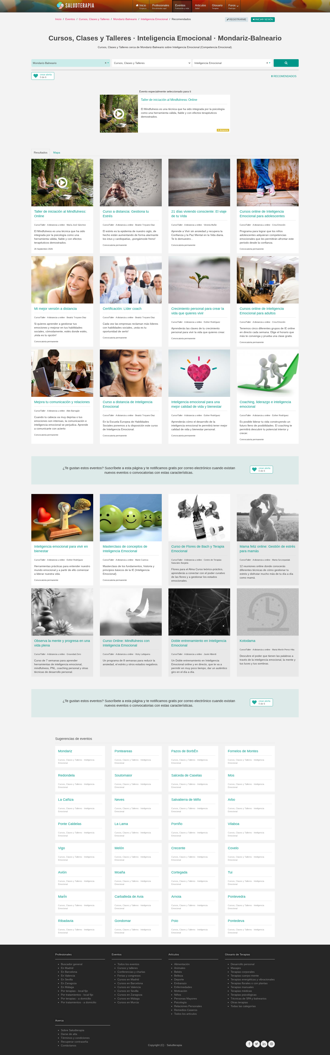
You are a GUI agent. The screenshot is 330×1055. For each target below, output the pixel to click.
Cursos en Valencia (129, 987)
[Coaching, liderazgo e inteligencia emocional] (268, 373)
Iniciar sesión (264, 19)
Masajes (236, 967)
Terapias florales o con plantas (249, 983)
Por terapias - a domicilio (76, 998)
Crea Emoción (278, 225)
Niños (177, 994)
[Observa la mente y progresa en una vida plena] (62, 611)
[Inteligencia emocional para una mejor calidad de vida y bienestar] (199, 373)
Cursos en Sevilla (127, 990)
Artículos (200, 6)
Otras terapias (239, 1002)
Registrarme (237, 19)
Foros (232, 6)
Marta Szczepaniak (281, 560)
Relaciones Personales (188, 1006)
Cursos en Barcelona (130, 983)
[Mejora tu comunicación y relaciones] (62, 373)
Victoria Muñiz (210, 225)
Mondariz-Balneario (125, 19)
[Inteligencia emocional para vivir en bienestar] (62, 517)
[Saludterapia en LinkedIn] (264, 1044)
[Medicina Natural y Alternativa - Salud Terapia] (75, 5)
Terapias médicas (241, 990)
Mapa (56, 152)
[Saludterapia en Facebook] (249, 1044)
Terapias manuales (242, 987)
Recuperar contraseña (74, 1041)
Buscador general (71, 964)
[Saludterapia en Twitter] (256, 1044)
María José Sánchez (76, 225)
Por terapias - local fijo (74, 990)
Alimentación (182, 964)
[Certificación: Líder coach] (131, 279)
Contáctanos (68, 1045)
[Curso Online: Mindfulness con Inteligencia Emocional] (131, 611)
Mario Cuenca (141, 560)
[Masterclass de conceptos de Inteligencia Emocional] (131, 517)
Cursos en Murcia (128, 1002)
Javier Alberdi (210, 654)
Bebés (178, 971)
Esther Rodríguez (212, 322)
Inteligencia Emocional (154, 19)
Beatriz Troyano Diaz (145, 225)
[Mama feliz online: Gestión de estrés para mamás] (268, 517)
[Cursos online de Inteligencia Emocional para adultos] (268, 279)
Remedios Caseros (185, 1009)
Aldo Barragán (73, 411)
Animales (179, 967)
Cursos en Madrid (128, 979)
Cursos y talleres (127, 967)
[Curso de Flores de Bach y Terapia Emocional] (199, 517)
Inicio (58, 19)
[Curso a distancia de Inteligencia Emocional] (131, 373)
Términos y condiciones (75, 1037)
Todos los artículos (185, 1013)
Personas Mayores (185, 998)
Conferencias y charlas (131, 971)
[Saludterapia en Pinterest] (271, 1044)
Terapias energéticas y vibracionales (253, 979)
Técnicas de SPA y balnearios (248, 998)
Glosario (217, 6)
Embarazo (180, 983)
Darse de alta (69, 1034)
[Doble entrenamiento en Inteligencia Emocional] (199, 611)
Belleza (178, 975)
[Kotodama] (268, 611)
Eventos (182, 6)
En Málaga (67, 987)
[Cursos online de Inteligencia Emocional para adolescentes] (268, 182)
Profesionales (160, 6)
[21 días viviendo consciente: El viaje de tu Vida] (199, 182)
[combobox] (70, 63)
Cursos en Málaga (128, 998)
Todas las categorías (243, 1006)
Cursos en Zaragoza (129, 994)
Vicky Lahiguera (142, 654)
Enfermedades (183, 987)
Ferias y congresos (129, 975)
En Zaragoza (69, 983)
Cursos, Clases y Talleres (94, 19)
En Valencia (68, 975)
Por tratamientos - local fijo (77, 994)
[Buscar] (286, 63)
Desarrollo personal (242, 964)
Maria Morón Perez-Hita (283, 649)
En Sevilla (67, 979)
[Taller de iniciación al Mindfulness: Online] (62, 182)
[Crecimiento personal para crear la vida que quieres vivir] (199, 279)
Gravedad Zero (74, 654)
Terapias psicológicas (243, 994)
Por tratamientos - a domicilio (78, 1002)
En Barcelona (69, 971)
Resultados (40, 152)
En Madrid (67, 967)
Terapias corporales (243, 971)
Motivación (180, 990)
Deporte (179, 979)
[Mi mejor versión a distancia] (62, 279)
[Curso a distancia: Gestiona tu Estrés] (131, 182)
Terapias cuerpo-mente (245, 975)
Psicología (180, 1002)
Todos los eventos (128, 964)
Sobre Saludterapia (72, 1030)
